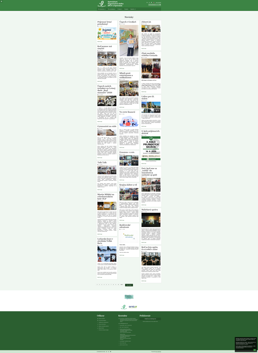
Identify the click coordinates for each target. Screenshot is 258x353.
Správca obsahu (102, 318)
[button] (151, 2)
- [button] (109, 351)
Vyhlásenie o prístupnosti (103, 322)
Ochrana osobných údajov (104, 329)
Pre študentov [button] (101, 9)
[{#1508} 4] (133, 307)
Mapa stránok (101, 328)
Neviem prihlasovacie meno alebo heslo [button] (150, 321)
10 (118, 284)
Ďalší (122, 284)
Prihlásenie (158, 2)
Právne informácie (102, 324)
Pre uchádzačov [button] (111, 9)
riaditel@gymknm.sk (124, 323)
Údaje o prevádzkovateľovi (104, 326)
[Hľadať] (160, 4)
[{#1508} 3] (124, 307)
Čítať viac (99, 42)
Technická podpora (102, 320)
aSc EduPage (158, 351)
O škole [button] (119, 9)
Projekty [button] (126, 9)
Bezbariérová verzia (101, 351)
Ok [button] (254, 350)
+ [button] (147, 2)
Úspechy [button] (132, 9)
